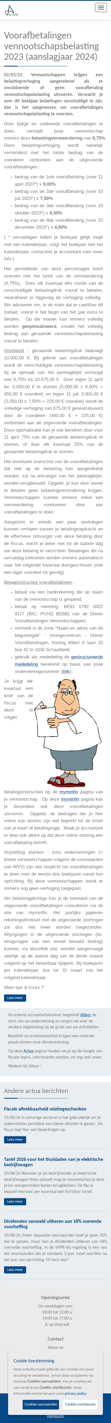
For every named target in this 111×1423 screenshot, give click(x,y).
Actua (28, 1051)
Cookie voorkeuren (80, 1405)
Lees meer (15, 998)
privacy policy (75, 1394)
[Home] (11, 10)
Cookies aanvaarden (41, 1405)
